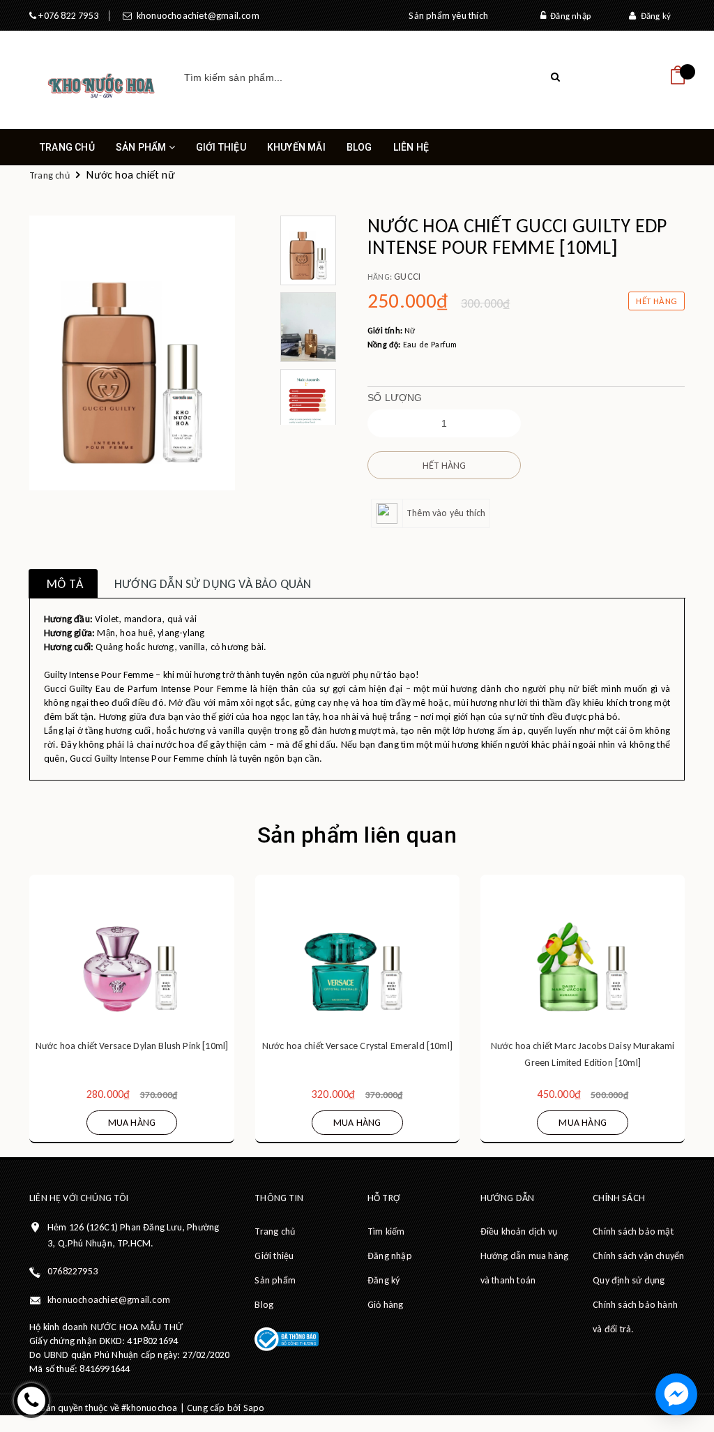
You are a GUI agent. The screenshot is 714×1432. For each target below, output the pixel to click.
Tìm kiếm (386, 1231)
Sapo (254, 1408)
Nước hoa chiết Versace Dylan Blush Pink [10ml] (132, 1046)
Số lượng (395, 397)
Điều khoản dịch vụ (519, 1231)
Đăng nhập (568, 15)
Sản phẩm (142, 147)
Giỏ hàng (385, 1305)
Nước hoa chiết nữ (130, 174)
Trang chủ (67, 147)
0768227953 (72, 1271)
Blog (359, 147)
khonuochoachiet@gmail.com (195, 16)
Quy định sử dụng (628, 1280)
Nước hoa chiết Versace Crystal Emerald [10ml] (357, 1046)
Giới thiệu (221, 147)
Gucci (407, 276)
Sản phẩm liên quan (357, 835)
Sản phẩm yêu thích (448, 16)
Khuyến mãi (296, 147)
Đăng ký (653, 15)
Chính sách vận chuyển (638, 1256)
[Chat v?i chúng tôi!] (676, 1394)
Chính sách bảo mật (633, 1231)
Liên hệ (411, 147)
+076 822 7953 (67, 16)
